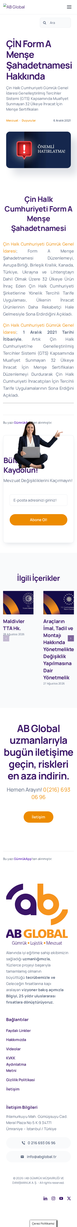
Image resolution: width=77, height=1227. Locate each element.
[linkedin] (45, 1198)
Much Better (60, 1187)
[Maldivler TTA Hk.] (18, 602)
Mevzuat (12, 120)
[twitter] (69, 1198)
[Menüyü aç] (69, 7)
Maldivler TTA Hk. (14, 625)
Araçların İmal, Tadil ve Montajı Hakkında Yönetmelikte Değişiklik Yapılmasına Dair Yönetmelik (58, 649)
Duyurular (29, 120)
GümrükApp (22, 859)
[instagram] (53, 1198)
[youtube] (61, 1198)
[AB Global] (34, 7)
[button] (6, 638)
